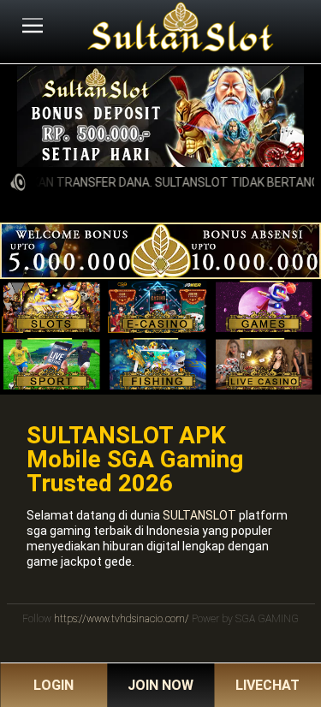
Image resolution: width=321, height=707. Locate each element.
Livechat (267, 685)
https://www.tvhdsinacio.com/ (121, 619)
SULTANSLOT (199, 515)
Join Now (160, 685)
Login (53, 685)
